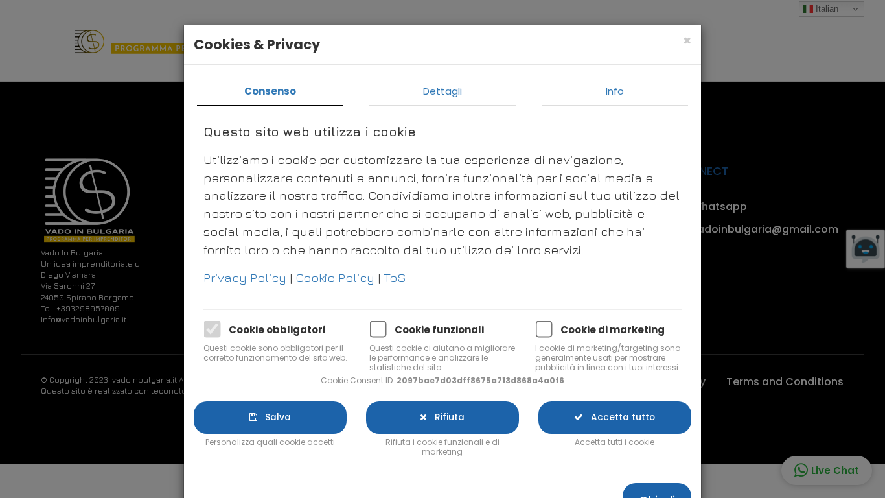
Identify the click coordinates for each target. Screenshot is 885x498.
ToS (395, 277)
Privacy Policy (246, 277)
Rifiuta (446, 417)
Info (615, 91)
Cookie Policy (336, 277)
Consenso (270, 91)
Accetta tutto (619, 417)
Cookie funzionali (439, 330)
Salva (274, 417)
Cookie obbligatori (277, 330)
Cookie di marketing (612, 330)
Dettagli (442, 91)
